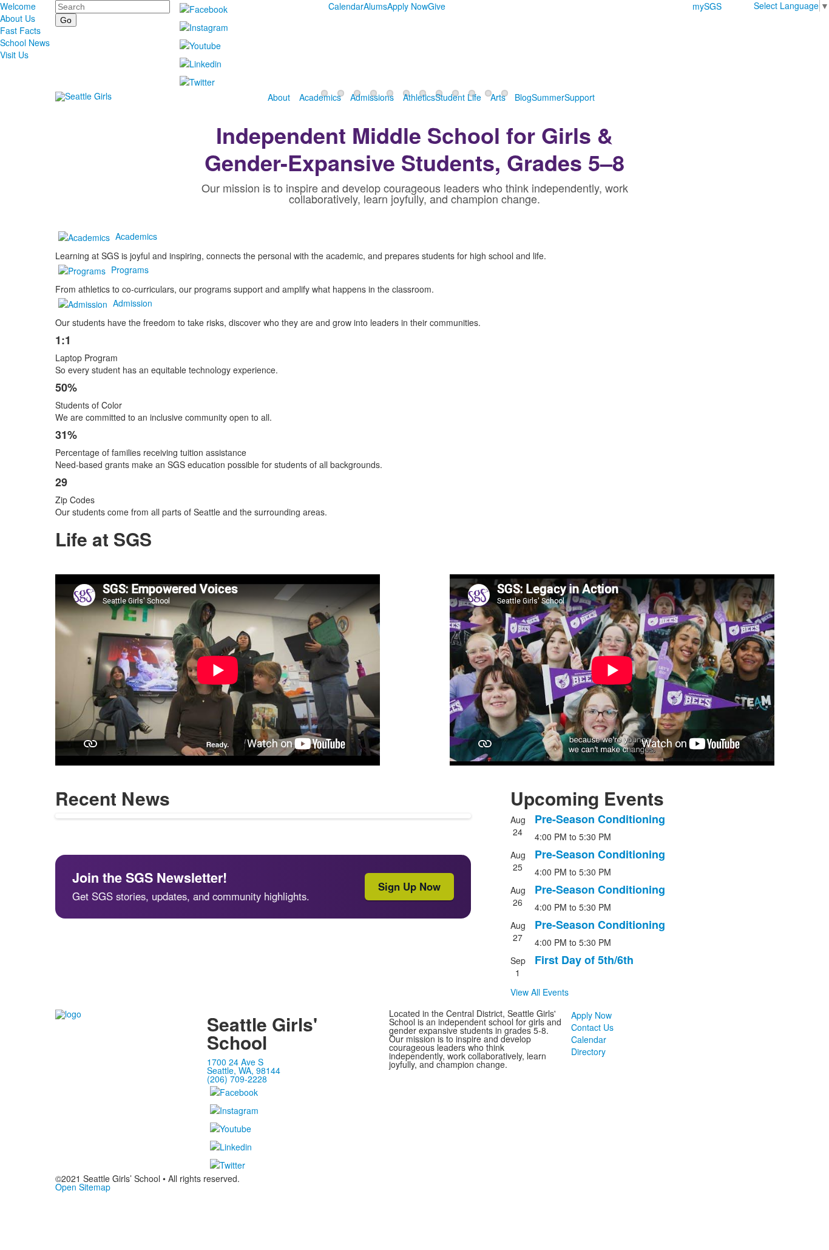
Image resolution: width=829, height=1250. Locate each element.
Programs (130, 269)
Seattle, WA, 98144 (243, 1070)
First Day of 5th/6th (584, 960)
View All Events (539, 992)
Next (815, 625)
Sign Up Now (409, 886)
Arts (498, 97)
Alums (375, 6)
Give (436, 6)
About (279, 97)
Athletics (419, 97)
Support (579, 97)
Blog (523, 97)
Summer (548, 97)
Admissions (372, 97)
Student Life (458, 97)
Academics (320, 97)
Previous (14, 625)
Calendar (346, 6)
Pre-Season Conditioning (600, 819)
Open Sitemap (82, 1187)
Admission (132, 303)
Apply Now (407, 6)
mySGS (707, 6)
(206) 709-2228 (237, 1079)
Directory (588, 1051)
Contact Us (592, 1027)
